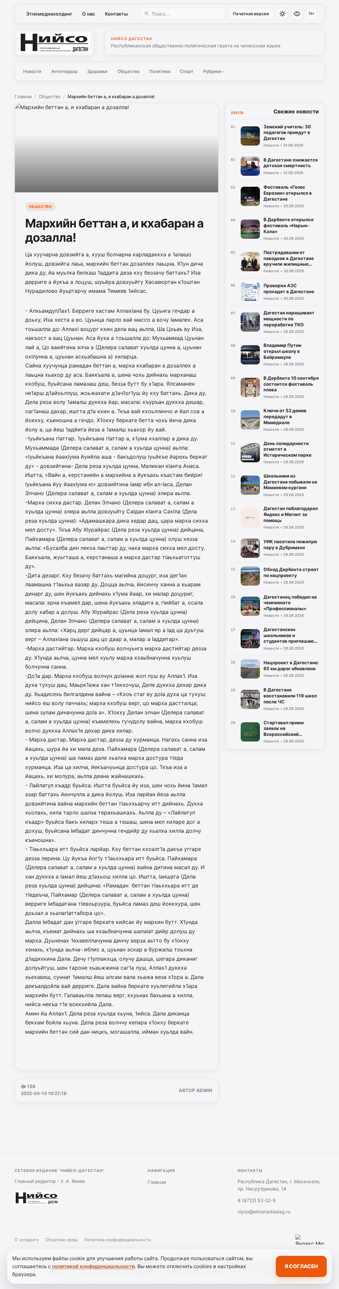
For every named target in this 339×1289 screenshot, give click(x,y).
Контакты (116, 14)
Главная (23, 96)
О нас (88, 14)
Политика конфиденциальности (117, 1239)
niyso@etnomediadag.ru (264, 1211)
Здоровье (97, 71)
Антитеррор (64, 71)
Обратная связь (61, 1239)
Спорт (186, 71)
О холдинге (27, 1239)
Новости (32, 71)
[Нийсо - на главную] (54, 43)
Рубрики (213, 71)
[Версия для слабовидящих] (297, 14)
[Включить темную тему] (282, 14)
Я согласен (301, 1266)
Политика (159, 71)
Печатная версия (251, 13)
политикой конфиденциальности (93, 1266)
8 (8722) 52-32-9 (257, 1200)
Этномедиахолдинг (49, 14)
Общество (129, 71)
